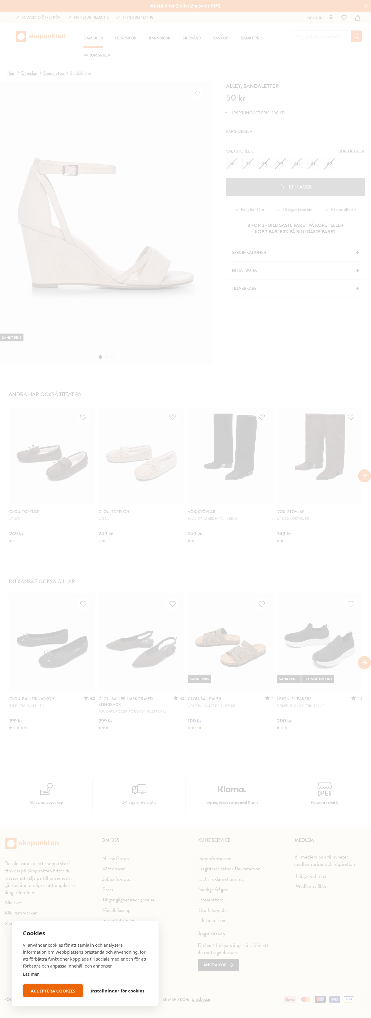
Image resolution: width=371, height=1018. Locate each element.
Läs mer (31, 974)
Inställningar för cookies (117, 991)
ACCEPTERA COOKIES (53, 991)
